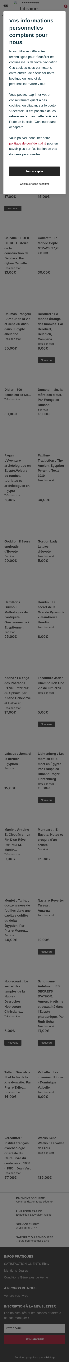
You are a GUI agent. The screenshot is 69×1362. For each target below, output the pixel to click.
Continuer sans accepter (34, 183)
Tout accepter (34, 171)
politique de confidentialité (27, 143)
